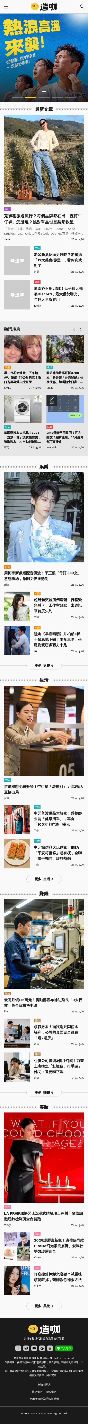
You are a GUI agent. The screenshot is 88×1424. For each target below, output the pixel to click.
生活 (37, 248)
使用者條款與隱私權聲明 (44, 1398)
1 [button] (17, 97)
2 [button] (30, 97)
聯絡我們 (51, 1391)
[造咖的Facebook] (18, 1348)
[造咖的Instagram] (26, 1348)
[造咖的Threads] (50, 1348)
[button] (80, 329)
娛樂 (7, 367)
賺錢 (7, 993)
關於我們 (37, 1391)
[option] (44, 58)
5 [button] (70, 97)
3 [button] (44, 97)
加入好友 (66, 1348)
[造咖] (44, 7)
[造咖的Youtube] (34, 1348)
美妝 (7, 1207)
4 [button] (57, 97)
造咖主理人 (44, 1384)
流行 (7, 209)
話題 (37, 282)
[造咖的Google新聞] (42, 1348)
